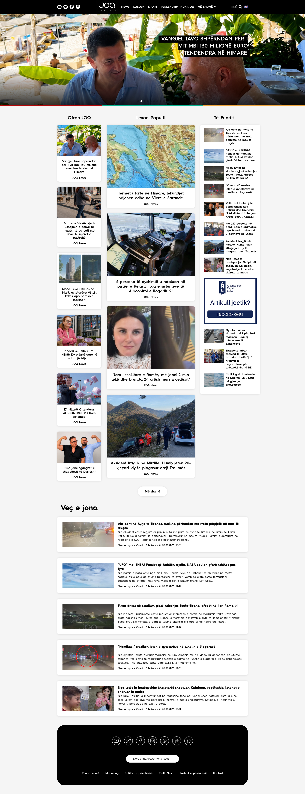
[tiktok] (177, 741)
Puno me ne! (90, 773)
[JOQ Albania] (107, 8)
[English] (246, 7)
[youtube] (116, 741)
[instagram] (152, 741)
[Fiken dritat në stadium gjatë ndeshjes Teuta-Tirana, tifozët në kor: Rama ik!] (88, 616)
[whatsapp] (165, 741)
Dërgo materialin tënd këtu (151, 758)
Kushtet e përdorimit (193, 773)
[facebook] (140, 741)
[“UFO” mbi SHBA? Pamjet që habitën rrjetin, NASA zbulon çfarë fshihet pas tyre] (88, 575)
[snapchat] (189, 741)
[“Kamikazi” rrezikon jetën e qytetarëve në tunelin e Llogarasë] (88, 657)
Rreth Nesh (166, 773)
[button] (138, 101)
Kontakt (218, 773)
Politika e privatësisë (138, 773)
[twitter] (128, 741)
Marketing (112, 773)
